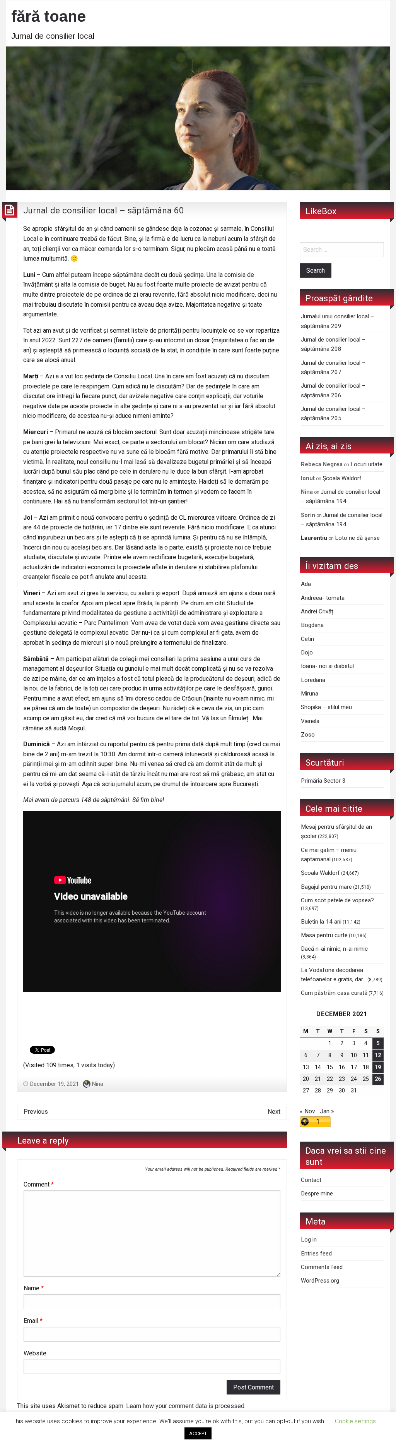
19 (378, 1067)
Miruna (309, 693)
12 (378, 1055)
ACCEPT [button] (198, 1433)
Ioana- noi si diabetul (327, 666)
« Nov (307, 1111)
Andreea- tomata (323, 597)
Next (274, 1111)
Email (33, 1320)
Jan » (327, 1111)
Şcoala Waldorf (342, 478)
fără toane (48, 16)
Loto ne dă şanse (357, 537)
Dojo (307, 652)
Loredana (313, 680)
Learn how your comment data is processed (185, 1406)
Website (35, 1353)
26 (378, 1079)
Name (34, 1288)
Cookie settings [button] (355, 1421)
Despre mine (317, 1193)
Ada (306, 583)
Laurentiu (314, 537)
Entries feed (316, 1253)
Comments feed (322, 1267)
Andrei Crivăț (317, 611)
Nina (97, 1083)
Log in (309, 1239)
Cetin (307, 638)
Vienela (310, 721)
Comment (39, 1184)
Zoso (308, 734)
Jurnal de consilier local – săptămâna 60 (103, 210)
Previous (36, 1111)
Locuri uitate (366, 464)
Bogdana (312, 625)
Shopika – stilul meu (326, 707)
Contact (311, 1179)
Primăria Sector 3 (323, 780)
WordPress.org (320, 1280)
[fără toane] (198, 117)
